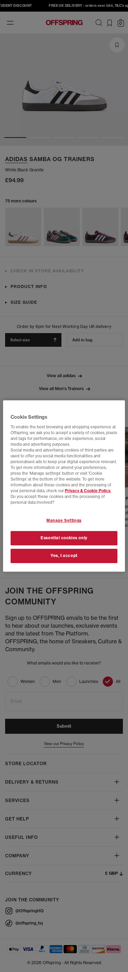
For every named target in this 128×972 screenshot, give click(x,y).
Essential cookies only (64, 537)
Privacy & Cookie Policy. (88, 490)
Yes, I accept (64, 555)
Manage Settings (64, 520)
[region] (64, 486)
